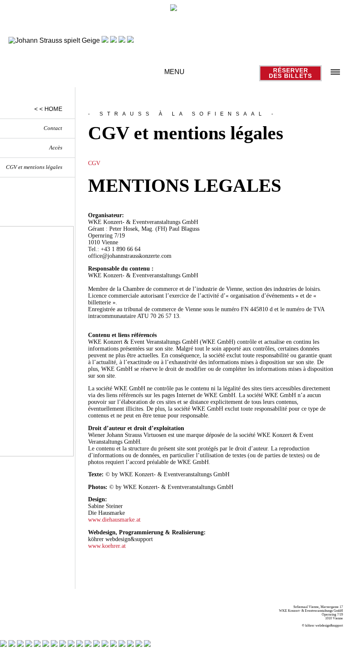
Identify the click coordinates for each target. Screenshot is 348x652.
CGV (94, 163)
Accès (55, 148)
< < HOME (48, 108)
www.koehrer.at (107, 546)
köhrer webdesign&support (324, 625)
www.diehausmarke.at (114, 520)
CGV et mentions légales (34, 167)
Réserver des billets (290, 73)
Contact (53, 128)
